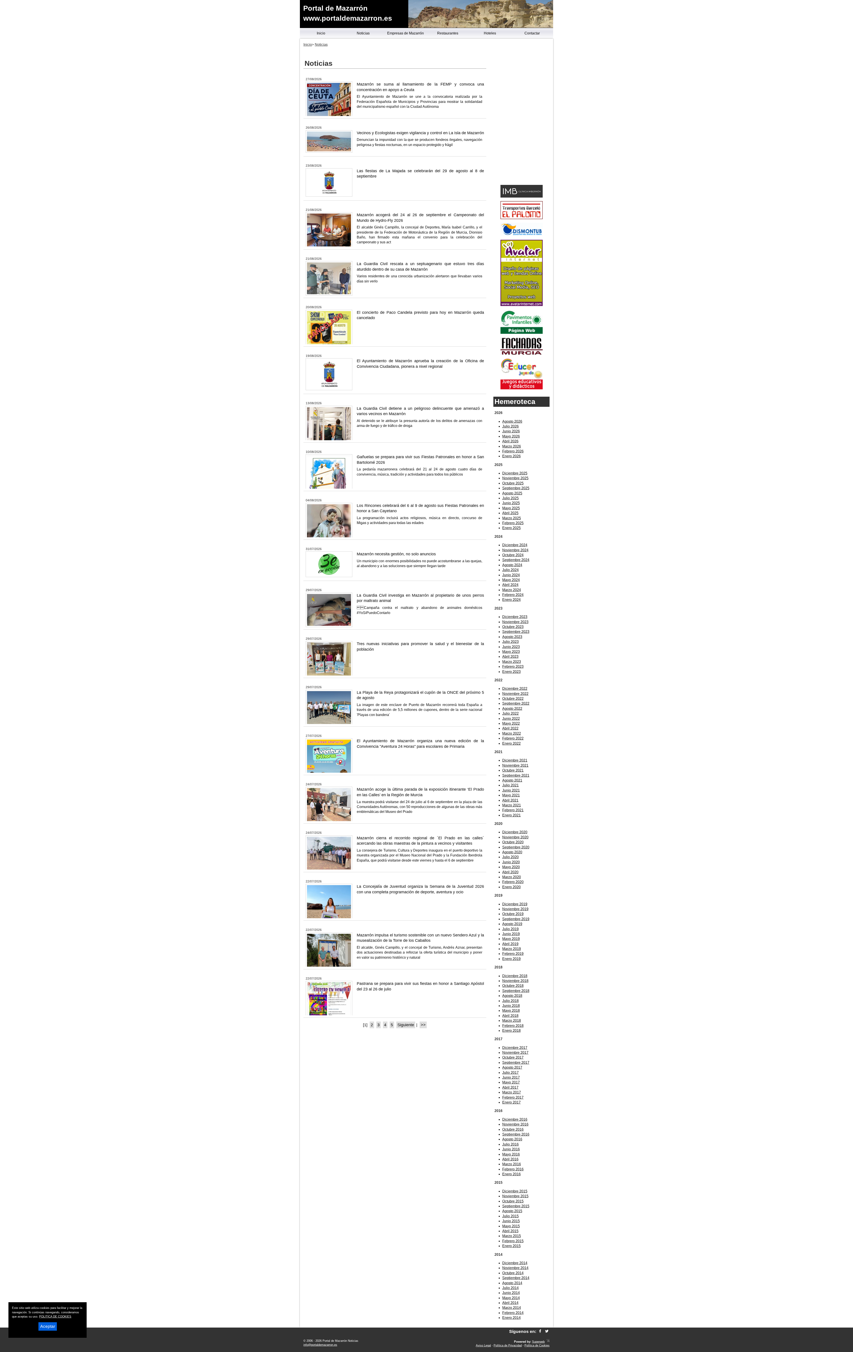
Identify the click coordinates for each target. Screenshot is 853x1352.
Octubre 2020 (513, 842)
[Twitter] (547, 1331)
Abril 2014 (510, 1303)
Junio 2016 (511, 1149)
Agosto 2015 (512, 1211)
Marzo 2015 (511, 1236)
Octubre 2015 (513, 1201)
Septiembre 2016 (515, 1134)
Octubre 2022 (513, 698)
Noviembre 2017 (515, 1052)
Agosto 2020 (512, 852)
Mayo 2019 (511, 939)
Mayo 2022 (511, 723)
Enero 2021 (511, 815)
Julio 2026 (510, 426)
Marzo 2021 (511, 805)
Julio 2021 (510, 785)
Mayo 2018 (511, 1010)
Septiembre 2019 (515, 919)
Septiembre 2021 (515, 775)
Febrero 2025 (513, 523)
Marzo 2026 (511, 446)
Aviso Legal (483, 1345)
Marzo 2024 (511, 590)
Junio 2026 (511, 431)
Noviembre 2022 (515, 694)
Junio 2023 (511, 647)
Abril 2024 (510, 585)
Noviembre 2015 (515, 1196)
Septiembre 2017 (515, 1062)
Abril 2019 (510, 944)
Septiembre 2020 (515, 847)
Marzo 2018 (511, 1020)
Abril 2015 (510, 1231)
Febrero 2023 (513, 666)
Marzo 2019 (511, 949)
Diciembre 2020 (514, 832)
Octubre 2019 (513, 914)
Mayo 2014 (511, 1298)
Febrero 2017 (513, 1097)
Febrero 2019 (513, 954)
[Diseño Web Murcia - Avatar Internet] (548, 1341)
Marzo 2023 (511, 662)
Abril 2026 (510, 441)
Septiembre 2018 (515, 991)
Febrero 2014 (513, 1313)
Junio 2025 (511, 503)
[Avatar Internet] (521, 305)
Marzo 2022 (511, 733)
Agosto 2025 (512, 493)
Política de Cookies (537, 1345)
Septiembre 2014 (515, 1278)
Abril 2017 (510, 1087)
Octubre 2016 (513, 1129)
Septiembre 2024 (515, 560)
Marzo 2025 (511, 518)
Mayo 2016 (511, 1154)
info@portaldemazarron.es (320, 1344)
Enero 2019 (511, 959)
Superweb (538, 1341)
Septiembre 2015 (515, 1206)
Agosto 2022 (512, 708)
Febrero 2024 (513, 595)
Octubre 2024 (513, 555)
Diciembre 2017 (514, 1048)
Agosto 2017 (512, 1067)
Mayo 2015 (511, 1226)
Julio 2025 (510, 498)
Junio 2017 (511, 1077)
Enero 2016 (511, 1174)
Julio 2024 (510, 570)
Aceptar (47, 1326)
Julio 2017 (510, 1072)
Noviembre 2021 (515, 765)
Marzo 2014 (511, 1308)
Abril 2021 (510, 800)
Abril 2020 (510, 872)
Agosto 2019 (512, 924)
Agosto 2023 (512, 637)
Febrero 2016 (513, 1169)
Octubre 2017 (513, 1057)
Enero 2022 (511, 743)
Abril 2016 (510, 1159)
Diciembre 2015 (514, 1191)
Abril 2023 (510, 656)
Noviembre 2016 (515, 1124)
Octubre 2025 (513, 483)
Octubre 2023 (513, 627)
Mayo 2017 (511, 1082)
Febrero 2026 (513, 451)
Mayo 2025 (511, 508)
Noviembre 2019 (515, 909)
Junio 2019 (511, 934)
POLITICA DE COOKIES (55, 1316)
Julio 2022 (510, 713)
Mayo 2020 (511, 867)
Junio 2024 (511, 575)
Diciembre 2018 (514, 976)
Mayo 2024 (511, 580)
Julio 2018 (510, 1001)
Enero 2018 (511, 1030)
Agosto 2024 (512, 565)
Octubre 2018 (513, 986)
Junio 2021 (511, 790)
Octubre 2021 (513, 770)
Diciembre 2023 (514, 617)
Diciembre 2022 (514, 688)
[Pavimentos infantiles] (521, 332)
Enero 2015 (511, 1246)
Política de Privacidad (508, 1345)
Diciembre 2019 (514, 904)
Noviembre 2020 (515, 837)
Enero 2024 (511, 600)
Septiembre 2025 (515, 488)
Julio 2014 (510, 1288)
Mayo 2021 (511, 795)
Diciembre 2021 (514, 760)
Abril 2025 (510, 513)
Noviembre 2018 (515, 981)
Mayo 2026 (511, 436)
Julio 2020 (510, 857)
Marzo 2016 (511, 1164)
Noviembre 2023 (515, 622)
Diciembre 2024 (514, 545)
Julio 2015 (510, 1216)
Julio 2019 (510, 929)
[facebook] (540, 1331)
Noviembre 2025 (515, 478)
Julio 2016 (510, 1144)
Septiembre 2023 (515, 632)
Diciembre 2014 (514, 1263)
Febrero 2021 (513, 810)
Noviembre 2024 (515, 550)
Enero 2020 (511, 887)
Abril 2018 (510, 1016)
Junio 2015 (511, 1221)
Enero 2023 (511, 672)
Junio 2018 (511, 1006)
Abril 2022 (510, 728)
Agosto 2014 (512, 1283)
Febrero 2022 (513, 738)
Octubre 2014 (513, 1273)
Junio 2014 (511, 1293)
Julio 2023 (510, 642)
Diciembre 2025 (514, 473)
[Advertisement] (521, 112)
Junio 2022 (511, 718)
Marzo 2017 (511, 1092)
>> (423, 1025)
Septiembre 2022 (515, 703)
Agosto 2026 (512, 421)
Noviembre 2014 (515, 1268)
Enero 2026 (511, 456)
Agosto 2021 (512, 780)
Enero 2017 (511, 1102)
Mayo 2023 (511, 652)
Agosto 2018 (512, 996)
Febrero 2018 (513, 1026)
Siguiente (405, 1025)
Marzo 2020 (511, 877)
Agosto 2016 (512, 1139)
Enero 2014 (511, 1318)
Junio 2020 (511, 862)
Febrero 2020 (513, 882)
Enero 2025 (511, 528)
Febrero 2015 (513, 1241)
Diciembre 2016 (514, 1119)
